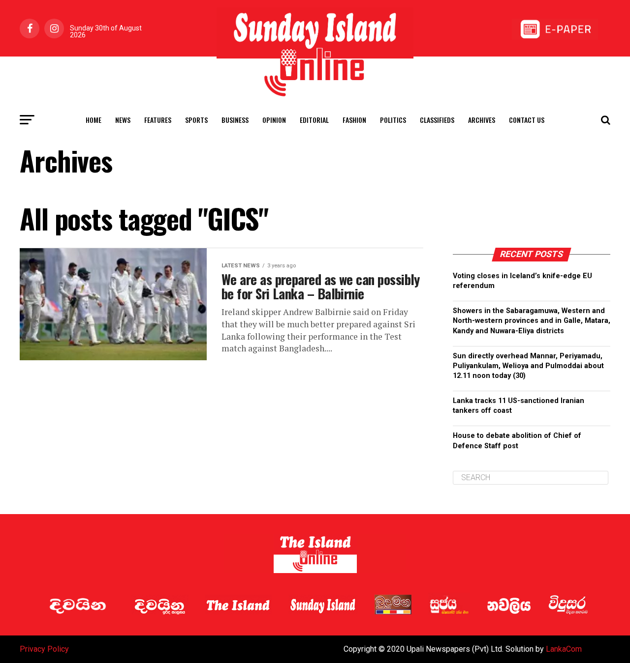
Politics (393, 120)
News (122, 120)
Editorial (314, 120)
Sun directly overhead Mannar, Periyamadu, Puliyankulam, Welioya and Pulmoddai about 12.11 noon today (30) (528, 366)
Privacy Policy (44, 649)
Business (235, 120)
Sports (196, 120)
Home (93, 120)
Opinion (274, 120)
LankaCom (564, 649)
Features (157, 120)
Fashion (354, 120)
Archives (481, 120)
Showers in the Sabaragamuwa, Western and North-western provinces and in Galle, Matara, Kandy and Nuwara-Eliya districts (531, 321)
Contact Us (526, 120)
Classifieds (437, 120)
